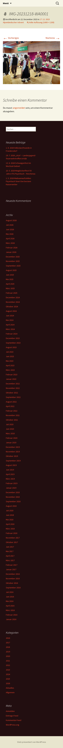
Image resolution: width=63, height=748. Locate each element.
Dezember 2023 (13, 338)
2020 (8, 656)
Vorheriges (11, 37)
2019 (8, 651)
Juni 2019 (10, 469)
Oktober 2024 (12, 306)
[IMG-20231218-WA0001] (31, 62)
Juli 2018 (9, 510)
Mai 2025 (9, 279)
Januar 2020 (11, 442)
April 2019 (10, 474)
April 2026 (10, 238)
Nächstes (53, 37)
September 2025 (13, 265)
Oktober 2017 (12, 542)
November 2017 (13, 537)
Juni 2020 (10, 429)
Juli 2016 (9, 592)
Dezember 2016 (13, 574)
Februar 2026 (11, 247)
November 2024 (13, 302)
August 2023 (11, 347)
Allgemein (10, 692)
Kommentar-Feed (13, 720)
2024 (8, 674)
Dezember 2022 (13, 383)
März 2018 (10, 528)
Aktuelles (10, 688)
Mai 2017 (9, 551)
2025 (8, 679)
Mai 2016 (9, 601)
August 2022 (11, 401)
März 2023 (10, 370)
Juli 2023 (9, 352)
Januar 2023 (11, 379)
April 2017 (10, 556)
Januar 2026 (11, 252)
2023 (8, 669)
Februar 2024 (11, 333)
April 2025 (10, 284)
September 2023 (13, 342)
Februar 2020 (11, 438)
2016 (8, 638)
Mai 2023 (9, 361)
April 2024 (10, 324)
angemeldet (19, 107)
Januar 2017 (11, 569)
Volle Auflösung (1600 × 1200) (41, 22)
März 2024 (10, 329)
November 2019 (13, 451)
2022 (8, 665)
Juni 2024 (10, 315)
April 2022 (10, 406)
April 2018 (10, 524)
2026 (8, 683)
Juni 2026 (10, 229)
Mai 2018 (9, 519)
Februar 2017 (11, 565)
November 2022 (13, 388)
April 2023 (10, 365)
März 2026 (10, 243)
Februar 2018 (11, 533)
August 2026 (11, 220)
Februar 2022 (11, 410)
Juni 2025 (10, 274)
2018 (8, 647)
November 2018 (13, 497)
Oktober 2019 (12, 456)
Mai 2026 (9, 234)
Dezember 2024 (13, 297)
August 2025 (11, 270)
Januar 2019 (11, 488)
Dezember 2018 (13, 492)
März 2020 (10, 433)
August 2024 (11, 311)
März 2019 (10, 478)
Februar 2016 (11, 614)
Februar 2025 (11, 293)
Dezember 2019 (13, 447)
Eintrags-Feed (12, 715)
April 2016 (10, 605)
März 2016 (10, 610)
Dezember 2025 (13, 256)
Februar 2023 (11, 374)
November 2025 (13, 261)
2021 (8, 660)
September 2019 (13, 460)
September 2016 (13, 587)
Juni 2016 (10, 596)
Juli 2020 (9, 424)
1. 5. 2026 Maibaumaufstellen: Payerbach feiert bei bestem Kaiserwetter (18, 181)
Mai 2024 (9, 320)
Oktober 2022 (12, 392)
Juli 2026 (9, 225)
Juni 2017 (10, 546)
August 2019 (11, 465)
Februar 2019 (11, 483)
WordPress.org (12, 724)
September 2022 (13, 397)
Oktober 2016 (12, 583)
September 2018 (13, 501)
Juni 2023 (10, 356)
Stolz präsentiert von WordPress (31, 742)
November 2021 (13, 415)
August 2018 (11, 506)
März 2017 (10, 560)
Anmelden (10, 711)
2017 (8, 642)
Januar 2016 (11, 619)
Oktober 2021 (12, 420)
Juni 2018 (10, 515)
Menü (6, 3)
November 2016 (13, 578)
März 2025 (10, 288)
